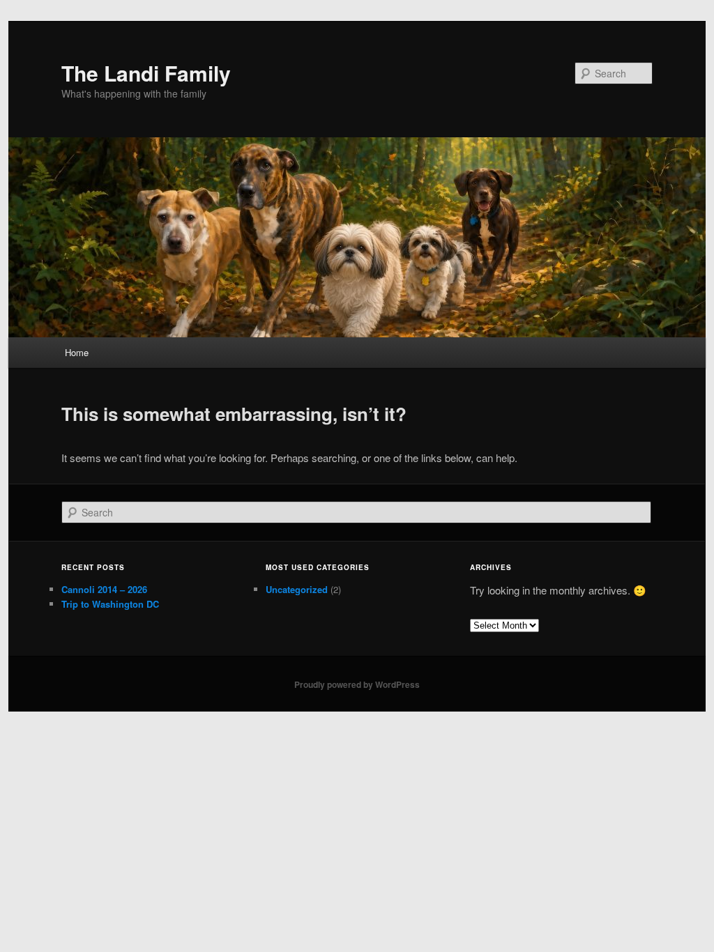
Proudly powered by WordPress (357, 684)
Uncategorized (297, 589)
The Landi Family (146, 73)
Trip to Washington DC (110, 604)
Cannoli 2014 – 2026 (104, 589)
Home (77, 352)
